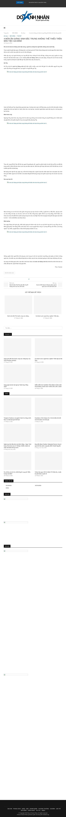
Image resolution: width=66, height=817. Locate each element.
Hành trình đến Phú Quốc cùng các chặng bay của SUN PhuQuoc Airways (17, 359)
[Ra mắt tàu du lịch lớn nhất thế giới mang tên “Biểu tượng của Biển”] (17, 461)
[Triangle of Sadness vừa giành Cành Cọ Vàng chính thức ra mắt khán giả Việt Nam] (17, 407)
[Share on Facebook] (31, 279)
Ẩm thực (23, 33)
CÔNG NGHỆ (31, 810)
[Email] (35, 5)
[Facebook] (30, 5)
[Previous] (25, 2)
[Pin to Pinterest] (34, 279)
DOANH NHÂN (33, 808)
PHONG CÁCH (17, 808)
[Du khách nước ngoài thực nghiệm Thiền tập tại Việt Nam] (47, 305)
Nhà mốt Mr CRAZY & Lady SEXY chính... (38, 2)
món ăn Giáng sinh (9, 272)
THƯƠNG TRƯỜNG (43, 808)
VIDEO (43, 810)
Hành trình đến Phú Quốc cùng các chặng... (18, 316)
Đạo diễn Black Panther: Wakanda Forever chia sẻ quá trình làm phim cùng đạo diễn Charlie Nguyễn (48, 445)
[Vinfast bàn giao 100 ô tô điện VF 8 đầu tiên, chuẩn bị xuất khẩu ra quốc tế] (48, 461)
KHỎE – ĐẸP (25, 808)
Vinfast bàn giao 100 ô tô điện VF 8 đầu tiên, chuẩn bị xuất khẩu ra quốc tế (48, 472)
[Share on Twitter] (33, 279)
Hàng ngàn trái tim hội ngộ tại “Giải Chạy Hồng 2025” (16, 385)
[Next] (27, 2)
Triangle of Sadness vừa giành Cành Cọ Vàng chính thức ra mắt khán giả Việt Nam (17, 418)
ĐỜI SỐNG (15, 33)
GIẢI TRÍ (58, 808)
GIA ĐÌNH (52, 808)
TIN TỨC (38, 810)
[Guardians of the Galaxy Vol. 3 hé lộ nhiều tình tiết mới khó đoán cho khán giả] (48, 407)
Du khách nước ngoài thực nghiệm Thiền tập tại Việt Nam (48, 359)
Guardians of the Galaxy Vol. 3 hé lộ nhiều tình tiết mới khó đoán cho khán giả (48, 418)
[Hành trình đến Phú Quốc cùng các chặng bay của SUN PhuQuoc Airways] (18, 305)
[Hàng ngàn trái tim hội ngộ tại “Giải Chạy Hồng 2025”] (17, 373)
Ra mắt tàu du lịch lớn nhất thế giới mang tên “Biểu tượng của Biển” (17, 472)
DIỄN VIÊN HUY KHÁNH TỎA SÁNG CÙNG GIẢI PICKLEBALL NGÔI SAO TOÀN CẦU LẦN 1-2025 (48, 385)
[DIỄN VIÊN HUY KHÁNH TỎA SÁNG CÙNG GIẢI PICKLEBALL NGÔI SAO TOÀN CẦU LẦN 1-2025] (48, 373)
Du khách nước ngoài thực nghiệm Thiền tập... (47, 316)
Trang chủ (6, 33)
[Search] (61, 28)
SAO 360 (9, 808)
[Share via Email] (36, 279)
